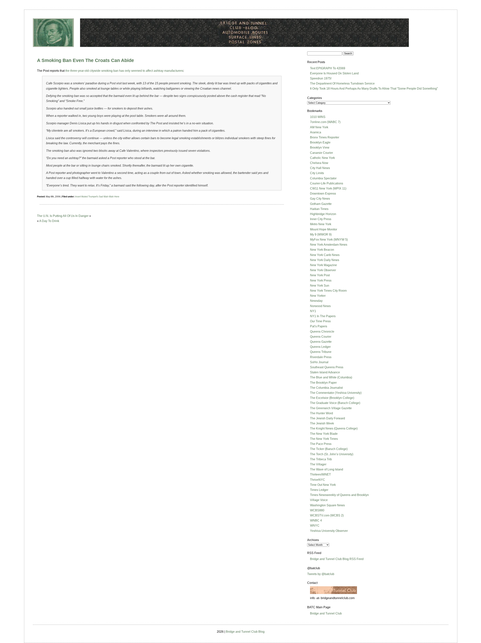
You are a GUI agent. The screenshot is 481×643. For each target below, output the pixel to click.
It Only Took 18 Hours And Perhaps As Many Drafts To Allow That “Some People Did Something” (374, 88)
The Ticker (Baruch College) (329, 449)
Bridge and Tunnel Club (326, 613)
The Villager (318, 464)
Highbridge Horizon (323, 214)
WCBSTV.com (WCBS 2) (327, 515)
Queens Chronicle (322, 331)
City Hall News (320, 168)
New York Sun (319, 285)
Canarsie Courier (321, 152)
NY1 (313, 311)
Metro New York (320, 224)
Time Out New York (323, 484)
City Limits (317, 173)
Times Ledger (319, 489)
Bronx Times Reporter (324, 137)
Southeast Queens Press (326, 367)
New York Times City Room (328, 290)
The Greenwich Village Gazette (331, 408)
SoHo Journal (319, 362)
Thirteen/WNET (320, 474)
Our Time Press (320, 321)
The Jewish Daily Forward (327, 418)
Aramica (315, 132)
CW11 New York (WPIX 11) (328, 188)
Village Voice (319, 500)
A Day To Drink (49, 221)
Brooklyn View (319, 147)
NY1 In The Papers (323, 316)
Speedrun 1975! (320, 78)
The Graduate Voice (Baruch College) (335, 403)
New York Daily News (324, 260)
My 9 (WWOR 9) (321, 234)
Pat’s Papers (318, 326)
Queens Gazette (321, 341)
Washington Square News (327, 505)
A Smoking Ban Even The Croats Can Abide (85, 60)
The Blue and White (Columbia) (331, 377)
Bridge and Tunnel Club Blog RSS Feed (337, 559)
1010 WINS (317, 116)
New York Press (320, 280)
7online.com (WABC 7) (325, 122)
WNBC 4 (316, 520)
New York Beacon (322, 249)
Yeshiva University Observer (329, 530)
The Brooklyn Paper (323, 382)
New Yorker (318, 295)
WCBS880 (317, 510)
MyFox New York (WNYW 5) (329, 239)
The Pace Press (320, 443)
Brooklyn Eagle (320, 142)
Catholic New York (322, 157)
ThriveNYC (317, 479)
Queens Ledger (320, 346)
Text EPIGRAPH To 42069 (327, 68)
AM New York (319, 127)
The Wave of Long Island (326, 469)
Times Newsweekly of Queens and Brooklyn (339, 495)
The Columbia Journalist (326, 387)
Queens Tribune (320, 351)
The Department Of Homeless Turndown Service (342, 83)
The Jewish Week (322, 423)
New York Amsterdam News (328, 244)
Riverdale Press (320, 357)
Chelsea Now (319, 163)
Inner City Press (320, 219)
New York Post (320, 275)
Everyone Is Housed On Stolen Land (334, 73)
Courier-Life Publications (326, 183)
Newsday (316, 300)
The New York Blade (324, 433)
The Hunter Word (321, 413)
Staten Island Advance (325, 372)
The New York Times (324, 438)
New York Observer (323, 270)
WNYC (314, 525)
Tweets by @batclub (320, 574)
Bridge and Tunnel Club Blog (245, 631)
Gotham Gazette (321, 203)
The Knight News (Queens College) (334, 428)
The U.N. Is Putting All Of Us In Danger (62, 215)
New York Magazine (323, 265)
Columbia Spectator (323, 178)
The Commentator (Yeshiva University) (336, 392)
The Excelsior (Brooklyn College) (332, 397)
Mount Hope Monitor (323, 229)
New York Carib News (325, 255)
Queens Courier (320, 336)
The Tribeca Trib (321, 459)
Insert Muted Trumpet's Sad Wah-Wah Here (97, 196)
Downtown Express (323, 193)
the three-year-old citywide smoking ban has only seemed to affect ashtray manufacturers (124, 70)
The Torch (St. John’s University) (331, 454)
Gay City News (320, 198)
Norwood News (320, 306)
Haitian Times (319, 209)
